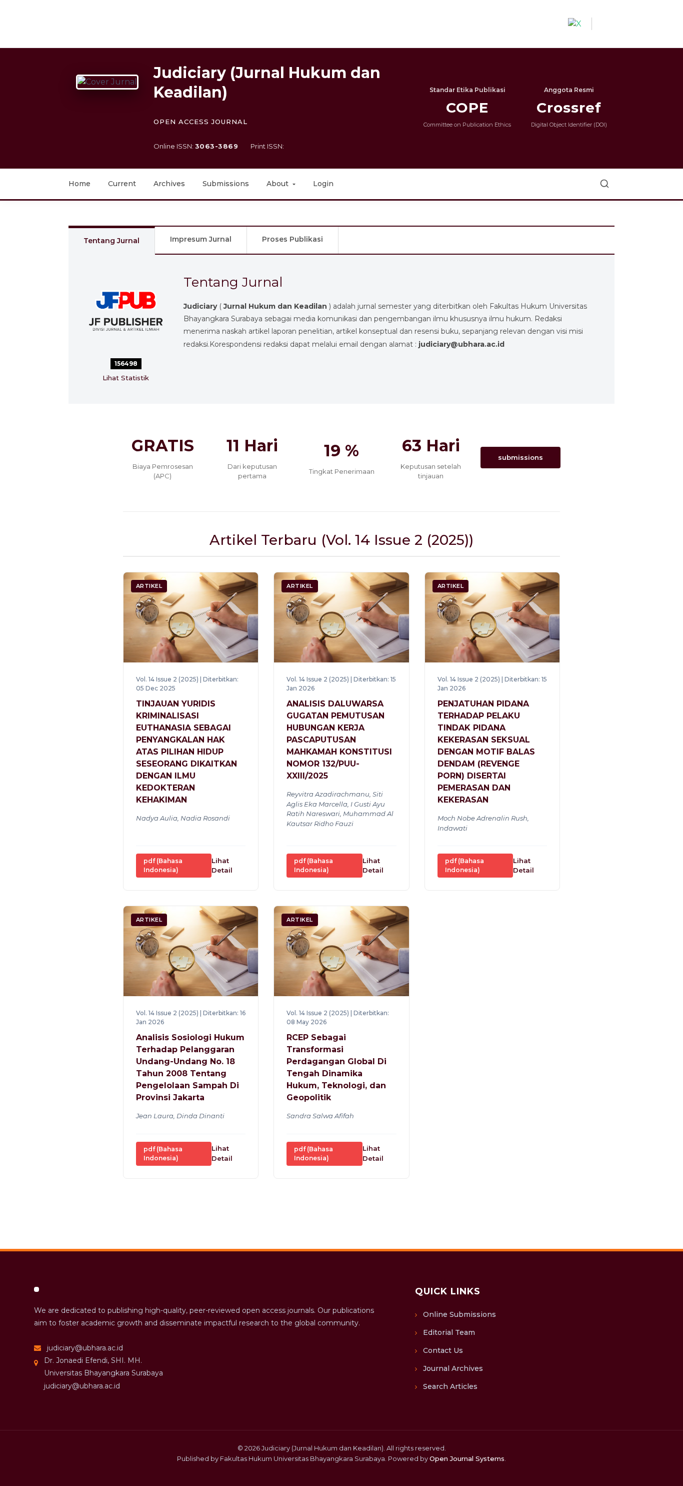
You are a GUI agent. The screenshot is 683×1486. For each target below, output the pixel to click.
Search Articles (450, 1386)
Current (122, 183)
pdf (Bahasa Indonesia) (163, 865)
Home (79, 183)
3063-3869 (216, 146)
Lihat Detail (222, 866)
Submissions (225, 183)
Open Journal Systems (467, 1458)
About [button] (278, 183)
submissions (520, 457)
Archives (169, 183)
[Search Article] (604, 184)
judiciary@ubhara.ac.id (85, 1347)
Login (323, 183)
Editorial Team (449, 1332)
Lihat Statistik (125, 378)
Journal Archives (453, 1368)
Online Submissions (459, 1314)
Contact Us (443, 1350)
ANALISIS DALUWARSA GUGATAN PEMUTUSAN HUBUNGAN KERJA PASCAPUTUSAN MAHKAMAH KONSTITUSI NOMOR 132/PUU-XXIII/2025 (339, 740)
